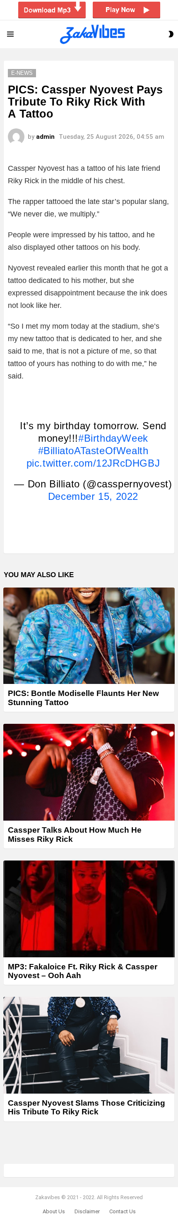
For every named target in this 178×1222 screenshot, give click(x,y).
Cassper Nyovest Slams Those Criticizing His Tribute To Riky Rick (86, 1107)
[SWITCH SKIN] (171, 34)
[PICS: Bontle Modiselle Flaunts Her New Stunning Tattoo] (89, 636)
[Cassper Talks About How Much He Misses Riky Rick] (89, 772)
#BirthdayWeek (113, 438)
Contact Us (122, 1211)
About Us (54, 1211)
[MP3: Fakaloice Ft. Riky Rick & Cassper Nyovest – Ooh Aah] (89, 909)
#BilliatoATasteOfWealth (93, 450)
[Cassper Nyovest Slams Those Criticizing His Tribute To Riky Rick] (89, 1045)
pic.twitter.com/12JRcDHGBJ (93, 463)
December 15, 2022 (93, 496)
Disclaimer (87, 1211)
